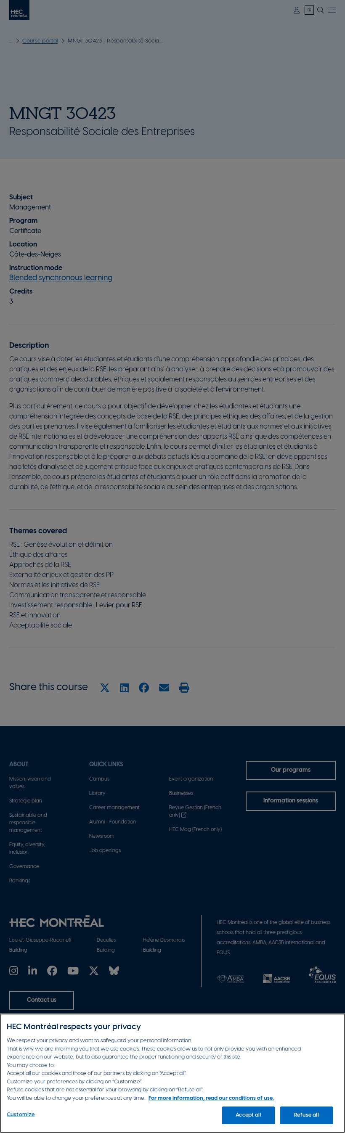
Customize (20, 1114)
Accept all (248, 1115)
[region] (172, 1073)
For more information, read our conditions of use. (211, 1098)
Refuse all (306, 1115)
